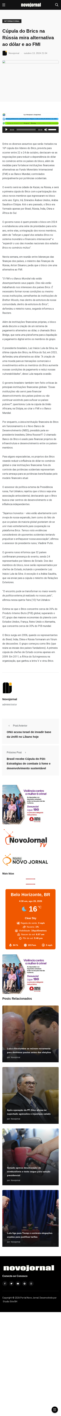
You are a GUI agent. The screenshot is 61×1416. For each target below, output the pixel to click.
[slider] (52, 129)
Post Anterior (20, 725)
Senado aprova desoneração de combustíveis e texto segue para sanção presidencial (28, 1172)
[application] (30, 129)
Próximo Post (14, 752)
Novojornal (9, 699)
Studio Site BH (10, 1301)
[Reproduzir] (6, 129)
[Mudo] (45, 129)
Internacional (12, 21)
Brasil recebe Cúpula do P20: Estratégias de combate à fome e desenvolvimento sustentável (29, 763)
